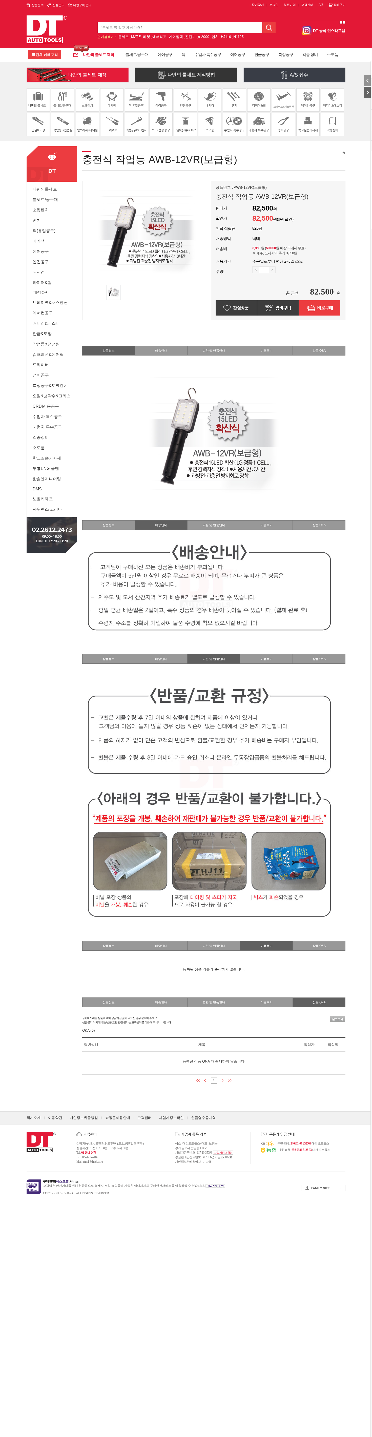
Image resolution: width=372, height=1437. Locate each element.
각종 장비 (310, 54)
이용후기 (266, 350)
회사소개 (34, 1118)
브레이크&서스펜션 (50, 302)
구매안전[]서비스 (60, 1181)
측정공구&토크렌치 (50, 385)
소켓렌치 (41, 210)
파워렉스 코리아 (47, 509)
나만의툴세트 (45, 189)
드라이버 (41, 365)
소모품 (332, 54)
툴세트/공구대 (136, 54)
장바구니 (339, 5)
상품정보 (108, 350)
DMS (37, 489)
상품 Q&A (319, 350)
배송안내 (161, 350)
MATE (136, 37)
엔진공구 (41, 262)
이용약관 (55, 1118)
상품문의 (38, 5)
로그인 (273, 5)
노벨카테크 (43, 499)
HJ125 (238, 37)
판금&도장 (42, 333)
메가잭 (39, 241)
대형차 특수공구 (47, 427)
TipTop (40, 292)
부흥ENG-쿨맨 (46, 468)
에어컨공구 (43, 313)
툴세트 (123, 37)
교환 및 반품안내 (213, 350)
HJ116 (226, 37)
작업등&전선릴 (46, 344)
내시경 (39, 272)
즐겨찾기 (258, 5)
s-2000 (203, 37)
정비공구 (41, 375)
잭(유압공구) (44, 230)
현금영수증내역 (203, 1118)
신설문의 (58, 5)
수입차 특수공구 (207, 54)
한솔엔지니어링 (47, 479)
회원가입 (290, 5)
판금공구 (261, 54)
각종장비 (41, 437)
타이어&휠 (42, 282)
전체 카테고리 (47, 55)
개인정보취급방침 (84, 1118)
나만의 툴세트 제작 (98, 54)
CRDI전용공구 (46, 406)
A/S (321, 5)
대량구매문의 (82, 5)
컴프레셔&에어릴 (48, 354)
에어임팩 (176, 37)
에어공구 (164, 54)
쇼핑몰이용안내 (117, 1118)
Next (343, 22)
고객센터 (307, 5)
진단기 (190, 37)
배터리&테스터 (46, 323)
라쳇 (146, 37)
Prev (340, 22)
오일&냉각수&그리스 (52, 396)
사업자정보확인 (171, 1118)
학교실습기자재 (47, 458)
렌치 (215, 37)
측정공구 (285, 54)
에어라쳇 (159, 37)
